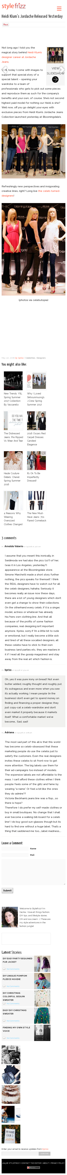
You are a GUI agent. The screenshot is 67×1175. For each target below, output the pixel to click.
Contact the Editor (31, 1163)
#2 (3, 670)
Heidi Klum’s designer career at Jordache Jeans (22, 57)
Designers (41, 358)
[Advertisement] (33, 37)
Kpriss (45, 1149)
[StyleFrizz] (14, 10)
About (46, 1163)
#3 (3, 733)
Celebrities (30, 358)
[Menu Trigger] (59, 8)
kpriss (20, 358)
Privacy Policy (58, 1163)
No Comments (13, 969)
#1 (2, 546)
